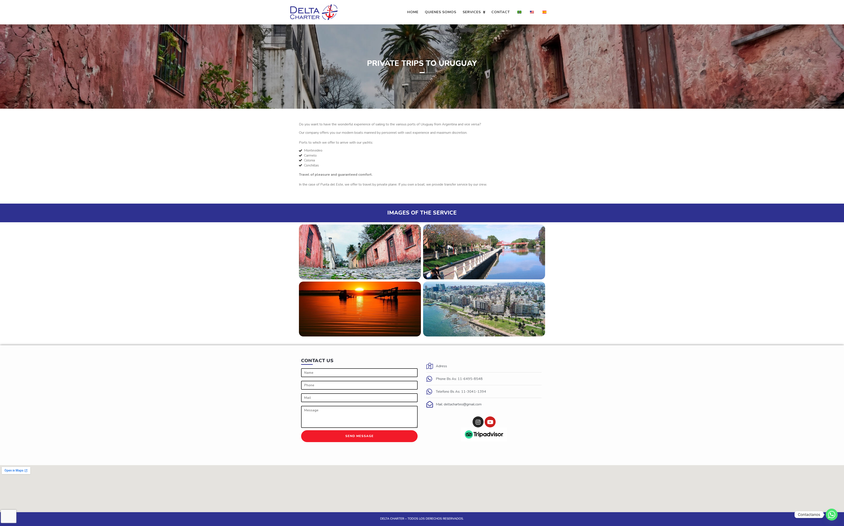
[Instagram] (478, 421)
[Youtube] (490, 421)
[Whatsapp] (832, 515)
